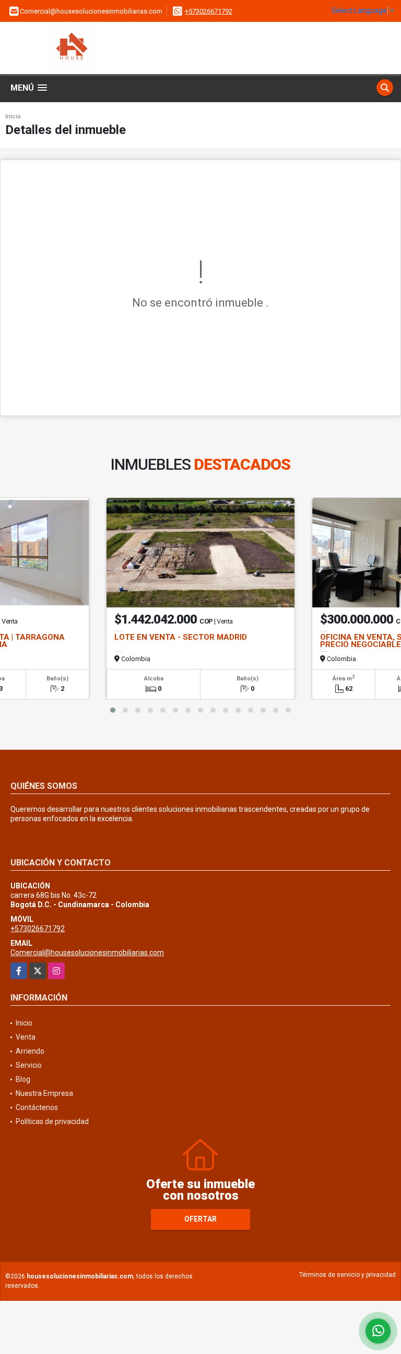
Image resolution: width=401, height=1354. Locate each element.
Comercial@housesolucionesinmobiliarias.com (87, 952)
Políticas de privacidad (52, 1121)
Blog (23, 1079)
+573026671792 (208, 11)
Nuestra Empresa (44, 1093)
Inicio (13, 116)
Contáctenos (37, 1107)
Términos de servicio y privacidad (347, 1274)
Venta (26, 1037)
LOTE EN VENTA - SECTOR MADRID (180, 637)
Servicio (29, 1065)
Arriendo (30, 1051)
